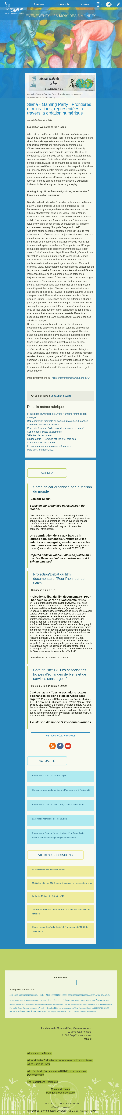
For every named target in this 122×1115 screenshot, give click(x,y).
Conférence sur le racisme (41, 442)
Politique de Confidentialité (60, 1092)
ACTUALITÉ (47, 760)
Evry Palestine (106, 1004)
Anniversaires (31, 1000)
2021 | (59, 995)
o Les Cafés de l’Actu (38, 1064)
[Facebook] (60, 746)
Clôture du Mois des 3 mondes (43, 424)
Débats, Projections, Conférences (22, 1004)
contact (87, 1039)
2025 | (80, 995)
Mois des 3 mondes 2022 (40, 449)
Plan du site (32, 1110)
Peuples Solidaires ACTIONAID (62, 1012)
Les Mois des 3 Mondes (73, 16)
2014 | (21, 995)
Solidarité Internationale (88, 1012)
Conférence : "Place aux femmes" (44, 432)
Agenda (85, 5)
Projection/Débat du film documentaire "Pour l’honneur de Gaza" (59, 578)
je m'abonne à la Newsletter (60, 735)
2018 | (43, 995)
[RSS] (52, 746)
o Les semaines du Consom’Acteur (73, 1060)
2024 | (75, 995)
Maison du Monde (85, 1008)
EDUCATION (96, 1004)
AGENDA (47, 473)
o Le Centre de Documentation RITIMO (47, 1071)
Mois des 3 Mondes (30, 1011)
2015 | (26, 995)
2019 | (48, 995)
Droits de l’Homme (84, 1004)
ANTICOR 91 (41, 1000)
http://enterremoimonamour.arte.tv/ (69, 378)
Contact (61, 1110)
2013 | (16, 995)
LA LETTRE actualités (47, 1008)
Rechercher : (61, 977)
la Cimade (33, 1008)
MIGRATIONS (15, 1012)
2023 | (70, 995)
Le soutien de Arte (60, 396)
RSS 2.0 (71, 1110)
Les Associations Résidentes (42, 1082)
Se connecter (48, 1110)
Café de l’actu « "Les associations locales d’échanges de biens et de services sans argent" (59, 674)
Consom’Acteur (102, 1000)
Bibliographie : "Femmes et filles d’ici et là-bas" (52, 439)
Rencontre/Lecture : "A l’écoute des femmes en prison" (55, 428)
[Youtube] (68, 746)
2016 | (31, 995)
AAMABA (91, 995)
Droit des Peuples (70, 1004)
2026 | (85, 995)
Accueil (30, 94)
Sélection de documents (40, 435)
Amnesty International (17, 1000)
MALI (94, 1008)
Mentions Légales (60, 1089)
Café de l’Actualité (72, 1000)
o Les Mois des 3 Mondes (40, 1060)
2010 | (12, 995)
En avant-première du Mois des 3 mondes (49, 446)
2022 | (65, 995)
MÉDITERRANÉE (102, 1008)
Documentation (58, 1004)
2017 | (37, 995)
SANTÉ (76, 1012)
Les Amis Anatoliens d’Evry (68, 1008)
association (56, 999)
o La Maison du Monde (39, 1053)
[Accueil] (6, 4)
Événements (38, 16)
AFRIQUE (99, 995)
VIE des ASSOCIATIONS (55, 855)
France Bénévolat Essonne (19, 1008)
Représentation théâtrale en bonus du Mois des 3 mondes (57, 421)
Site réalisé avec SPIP (86, 1111)
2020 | (54, 995)
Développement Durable (43, 1004)
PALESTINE (46, 1012)
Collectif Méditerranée (87, 1000)
